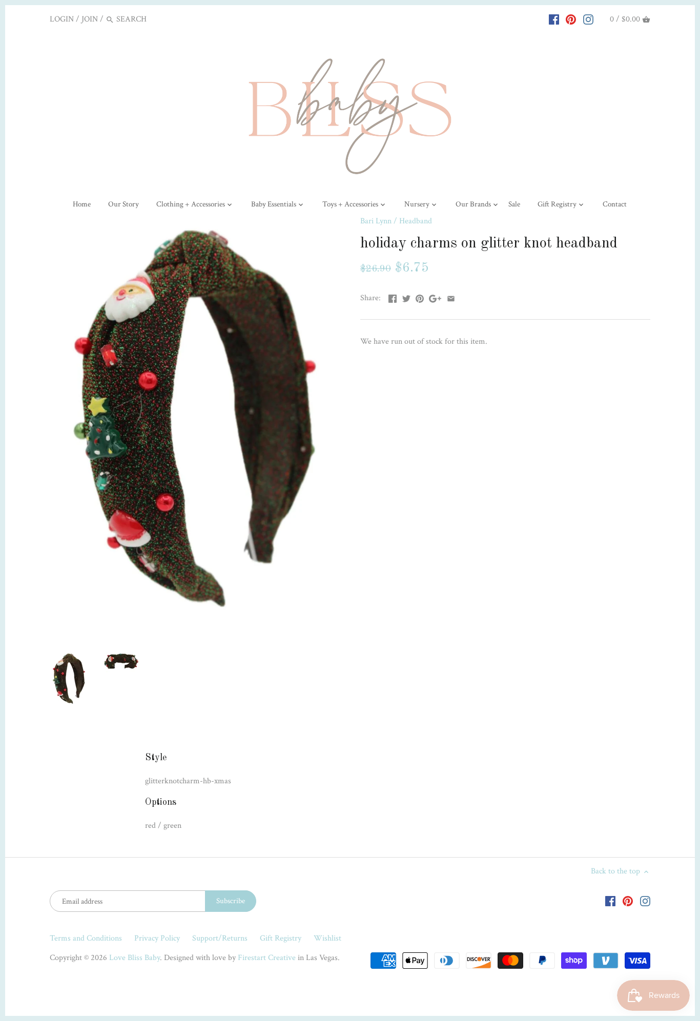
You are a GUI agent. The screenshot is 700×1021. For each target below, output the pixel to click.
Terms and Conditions (86, 938)
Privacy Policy (157, 938)
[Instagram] (588, 19)
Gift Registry (280, 938)
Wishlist (327, 938)
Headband (415, 221)
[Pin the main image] (420, 296)
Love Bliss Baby (134, 957)
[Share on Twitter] (406, 296)
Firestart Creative (267, 957)
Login (62, 19)
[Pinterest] (571, 19)
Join (89, 19)
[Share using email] (451, 296)
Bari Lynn (376, 221)
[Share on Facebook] (392, 296)
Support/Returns (220, 938)
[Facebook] (554, 19)
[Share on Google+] (435, 296)
